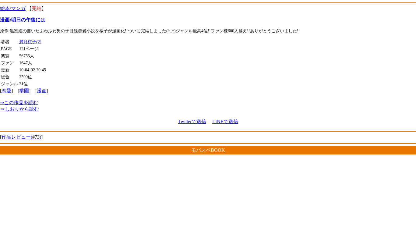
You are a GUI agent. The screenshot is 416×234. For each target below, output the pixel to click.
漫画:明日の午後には (22, 19)
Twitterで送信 (192, 121)
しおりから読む (19, 109)
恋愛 (6, 90)
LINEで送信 (225, 121)
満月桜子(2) (30, 41)
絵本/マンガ (13, 8)
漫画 (42, 90)
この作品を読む (19, 102)
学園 (24, 90)
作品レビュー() (21, 137)
